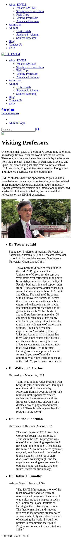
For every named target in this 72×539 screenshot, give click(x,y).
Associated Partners (27, 21)
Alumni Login (17, 123)
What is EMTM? (26, 7)
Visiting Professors (27, 17)
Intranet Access (10, 113)
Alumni (13, 27)
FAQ (12, 47)
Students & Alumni (27, 34)
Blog (12, 41)
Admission (15, 24)
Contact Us (15, 44)
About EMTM (17, 4)
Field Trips (22, 14)
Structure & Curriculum (30, 11)
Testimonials (23, 31)
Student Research (26, 37)
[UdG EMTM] (10, 54)
